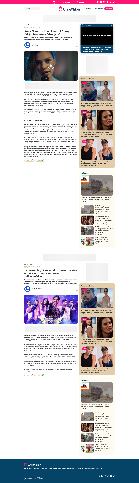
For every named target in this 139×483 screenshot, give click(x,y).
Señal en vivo (109, 8)
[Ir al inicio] (69, 8)
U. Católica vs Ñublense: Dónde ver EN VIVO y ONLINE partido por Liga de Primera (103, 240)
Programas (89, 8)
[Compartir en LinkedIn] (73, 47)
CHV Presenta (53, 468)
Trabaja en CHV (71, 468)
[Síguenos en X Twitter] (98, 2)
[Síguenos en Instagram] (104, 2)
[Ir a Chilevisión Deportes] (81, 2)
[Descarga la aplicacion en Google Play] (28, 478)
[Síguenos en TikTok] (107, 2)
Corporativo (27, 468)
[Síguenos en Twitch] (114, 2)
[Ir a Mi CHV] (54, 2)
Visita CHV (99, 468)
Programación (99, 8)
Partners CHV (28, 264)
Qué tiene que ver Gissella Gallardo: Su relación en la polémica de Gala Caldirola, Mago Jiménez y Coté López (103, 220)
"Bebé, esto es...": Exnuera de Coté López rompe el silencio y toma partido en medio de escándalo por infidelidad (96, 134)
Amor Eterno (28, 25)
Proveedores (62, 468)
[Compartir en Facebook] (64, 47)
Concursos (44, 468)
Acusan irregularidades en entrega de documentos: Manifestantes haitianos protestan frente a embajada (104, 230)
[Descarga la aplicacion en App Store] (39, 478)
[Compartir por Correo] (76, 47)
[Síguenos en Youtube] (110, 2)
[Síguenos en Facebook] (101, 2)
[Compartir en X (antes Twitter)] (70, 47)
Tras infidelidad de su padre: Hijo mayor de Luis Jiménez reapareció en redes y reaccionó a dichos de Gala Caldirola (97, 105)
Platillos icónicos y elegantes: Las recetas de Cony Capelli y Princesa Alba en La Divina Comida (96, 199)
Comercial (36, 468)
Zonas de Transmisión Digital (86, 468)
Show (84, 83)
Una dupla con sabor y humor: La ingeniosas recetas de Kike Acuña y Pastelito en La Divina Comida (103, 209)
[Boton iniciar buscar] (38, 8)
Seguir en (28, 160)
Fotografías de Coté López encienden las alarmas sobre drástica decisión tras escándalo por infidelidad (95, 163)
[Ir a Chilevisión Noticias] (66, 2)
